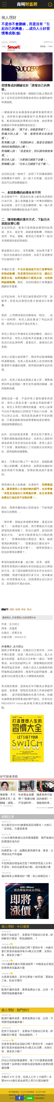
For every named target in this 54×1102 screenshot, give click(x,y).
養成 (29, 609)
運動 (12, 609)
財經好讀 (11, 50)
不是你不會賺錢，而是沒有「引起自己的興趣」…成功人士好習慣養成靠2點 (25, 28)
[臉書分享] (20, 1098)
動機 (17, 609)
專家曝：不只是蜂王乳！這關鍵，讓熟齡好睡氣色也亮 (8, 799)
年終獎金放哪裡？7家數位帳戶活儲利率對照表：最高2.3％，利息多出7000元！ (26, 799)
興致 (23, 609)
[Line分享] (30, 1098)
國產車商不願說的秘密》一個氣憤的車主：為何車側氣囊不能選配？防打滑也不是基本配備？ (44, 799)
